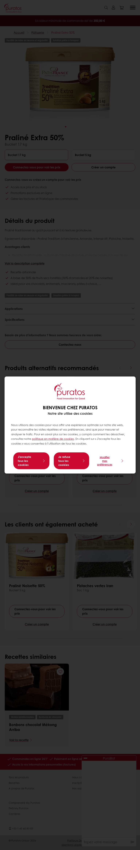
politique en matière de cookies (53, 439)
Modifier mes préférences (104, 460)
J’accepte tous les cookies (24, 461)
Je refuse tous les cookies (64, 461)
